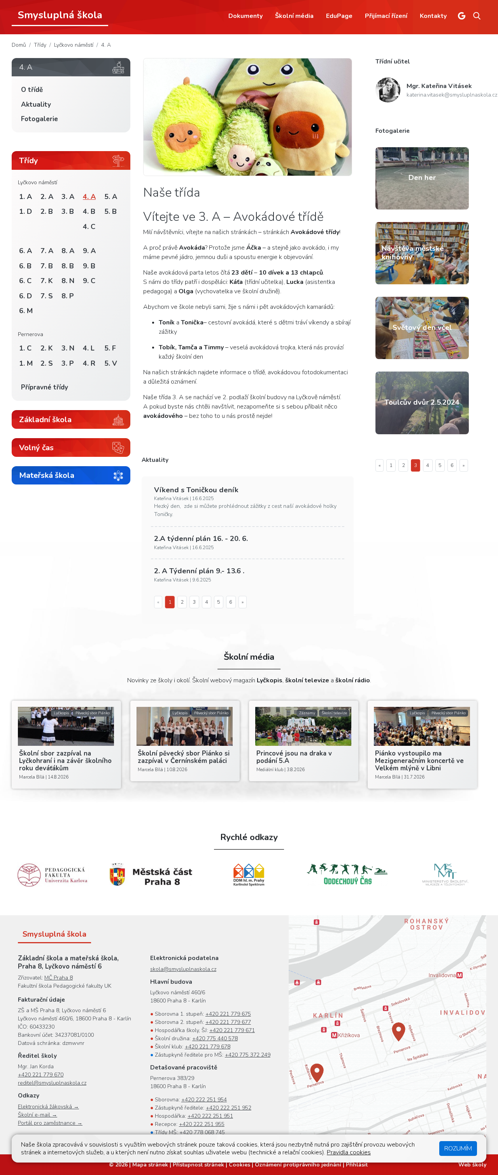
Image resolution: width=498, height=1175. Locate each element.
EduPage (339, 16)
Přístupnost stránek (198, 1164)
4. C (89, 226)
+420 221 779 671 (232, 1030)
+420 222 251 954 (204, 1099)
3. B (67, 211)
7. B (46, 266)
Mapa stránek (150, 1164)
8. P (67, 296)
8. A (67, 250)
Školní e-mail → (37, 1115)
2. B (46, 211)
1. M (26, 363)
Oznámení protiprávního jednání (298, 1164)
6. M (26, 310)
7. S (46, 296)
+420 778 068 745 (202, 1132)
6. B (25, 266)
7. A (46, 250)
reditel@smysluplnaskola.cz (52, 1083)
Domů (19, 45)
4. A (106, 45)
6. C (25, 280)
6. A (25, 250)
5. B (110, 211)
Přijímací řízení (386, 16)
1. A (25, 196)
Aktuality (36, 104)
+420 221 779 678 (207, 1046)
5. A (110, 196)
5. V (110, 363)
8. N (67, 280)
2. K (46, 348)
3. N (67, 348)
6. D (25, 296)
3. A (67, 196)
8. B (67, 266)
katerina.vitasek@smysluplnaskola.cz (452, 95)
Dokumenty (245, 16)
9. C (89, 280)
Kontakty (433, 16)
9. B (89, 266)
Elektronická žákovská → (48, 1106)
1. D (25, 211)
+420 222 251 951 (210, 1116)
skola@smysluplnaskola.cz (183, 969)
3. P (67, 363)
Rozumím (458, 1148)
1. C (25, 348)
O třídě (32, 89)
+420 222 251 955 (201, 1124)
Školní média (294, 16)
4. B (89, 211)
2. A (46, 196)
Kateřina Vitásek (439, 86)
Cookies (239, 1164)
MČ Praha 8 (58, 977)
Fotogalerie (39, 119)
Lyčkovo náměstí (73, 45)
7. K (46, 280)
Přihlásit (357, 1164)
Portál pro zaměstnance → (50, 1123)
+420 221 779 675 (228, 1014)
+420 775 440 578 (215, 1038)
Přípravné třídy (44, 387)
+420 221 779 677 (228, 1022)
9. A (89, 250)
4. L (89, 348)
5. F (110, 348)
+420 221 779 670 (40, 1074)
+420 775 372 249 (247, 1055)
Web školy (472, 1164)
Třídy (40, 45)
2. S (46, 363)
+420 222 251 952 (228, 1108)
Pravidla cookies (349, 1152)
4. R (89, 363)
